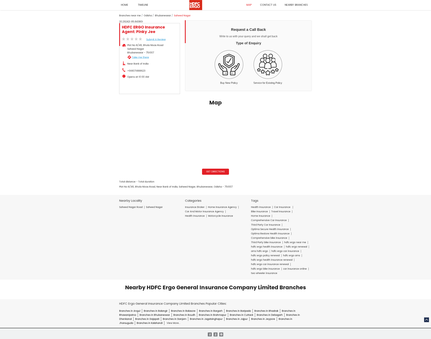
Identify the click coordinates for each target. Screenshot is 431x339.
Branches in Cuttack (241, 315)
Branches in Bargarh (211, 311)
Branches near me (130, 15)
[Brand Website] (221, 334)
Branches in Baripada (238, 311)
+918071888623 (136, 71)
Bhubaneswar (163, 15)
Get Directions (215, 172)
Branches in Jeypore (263, 319)
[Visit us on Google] (215, 334)
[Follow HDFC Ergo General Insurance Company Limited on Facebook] (210, 334)
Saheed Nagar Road (131, 207)
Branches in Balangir (156, 311)
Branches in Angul (129, 311)
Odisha (148, 15)
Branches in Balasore (183, 311)
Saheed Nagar (154, 207)
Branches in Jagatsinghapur (206, 319)
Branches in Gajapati (147, 319)
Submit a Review (156, 39)
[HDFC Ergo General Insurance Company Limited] (195, 5)
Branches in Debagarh (270, 315)
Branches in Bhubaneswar (155, 315)
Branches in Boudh (184, 315)
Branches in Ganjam (174, 319)
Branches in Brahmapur (212, 315)
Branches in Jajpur (237, 319)
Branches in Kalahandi (149, 323)
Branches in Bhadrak (266, 311)
